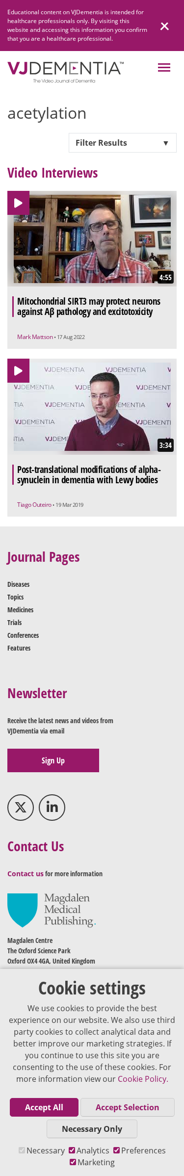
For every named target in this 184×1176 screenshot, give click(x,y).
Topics (15, 596)
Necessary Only (92, 1129)
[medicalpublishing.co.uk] (51, 910)
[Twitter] (20, 807)
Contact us (25, 873)
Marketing (96, 1162)
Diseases (18, 584)
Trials (14, 622)
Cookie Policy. (143, 1078)
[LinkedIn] (52, 807)
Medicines (20, 609)
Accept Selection (127, 1107)
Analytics (93, 1150)
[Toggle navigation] (164, 68)
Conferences (23, 635)
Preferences (143, 1150)
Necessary (45, 1150)
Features (18, 648)
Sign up (53, 760)
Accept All (44, 1107)
